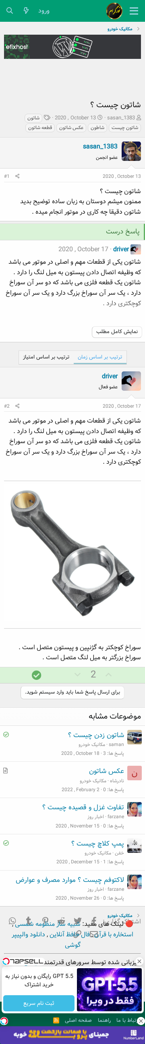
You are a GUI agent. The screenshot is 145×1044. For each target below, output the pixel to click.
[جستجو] (10, 11)
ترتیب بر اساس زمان (100, 357)
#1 (7, 176)
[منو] (133, 11)
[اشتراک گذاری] (17, 176)
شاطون (97, 127)
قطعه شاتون (40, 127)
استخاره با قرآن (113, 934)
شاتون (33, 118)
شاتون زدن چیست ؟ (96, 735)
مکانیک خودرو (92, 744)
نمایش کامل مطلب (117, 331)
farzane (116, 817)
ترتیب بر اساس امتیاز (46, 357)
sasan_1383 (121, 118)
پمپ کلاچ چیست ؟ (97, 843)
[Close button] (139, 961)
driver (121, 249)
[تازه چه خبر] (26, 11)
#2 (7, 406)
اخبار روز (95, 817)
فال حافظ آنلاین (69, 934)
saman (116, 744)
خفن (119, 853)
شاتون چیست (125, 127)
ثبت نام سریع (38, 1003)
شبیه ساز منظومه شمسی (47, 924)
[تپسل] (4, 1021)
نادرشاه (117, 781)
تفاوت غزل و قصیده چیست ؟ (83, 807)
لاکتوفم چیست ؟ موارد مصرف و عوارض (70, 880)
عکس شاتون (71, 127)
